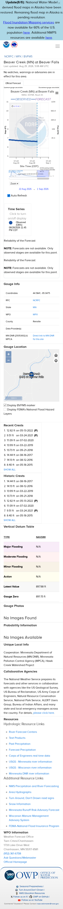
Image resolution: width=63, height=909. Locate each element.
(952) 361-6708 (12, 853)
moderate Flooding (15, 556)
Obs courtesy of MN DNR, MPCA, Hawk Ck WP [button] (16, 171)
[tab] (13, 83)
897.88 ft (41, 586)
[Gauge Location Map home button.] (55, 355)
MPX (18, 56)
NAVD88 (41, 537)
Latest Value (11, 586)
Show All (10, 469)
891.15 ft (41, 596)
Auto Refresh (18, 195)
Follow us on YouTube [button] (31, 900)
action (8, 576)
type (7, 537)
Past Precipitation (19, 744)
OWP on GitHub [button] (40, 896)
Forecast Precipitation (22, 750)
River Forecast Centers (23, 732)
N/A (38, 546)
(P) (36, 430)
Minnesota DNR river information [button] (29, 773)
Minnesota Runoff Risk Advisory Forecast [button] (34, 810)
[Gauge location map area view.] (55, 360)
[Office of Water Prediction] (37, 875)
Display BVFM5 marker (20, 405)
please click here (43, 713)
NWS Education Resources (32, 893)
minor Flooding (13, 566)
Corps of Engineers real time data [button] (29, 756)
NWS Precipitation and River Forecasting (34, 786)
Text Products (17, 738)
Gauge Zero (11, 596)
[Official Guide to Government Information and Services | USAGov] (9, 875)
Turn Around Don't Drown (30, 890)
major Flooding (13, 546)
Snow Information (20, 804)
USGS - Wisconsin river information (30, 767)
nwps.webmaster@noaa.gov (48, 904)
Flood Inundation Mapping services (28, 22)
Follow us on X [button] (20, 896)
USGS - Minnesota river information (30, 761)
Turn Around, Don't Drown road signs (31, 798)
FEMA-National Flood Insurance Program (34, 826)
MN (34, 307)
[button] (59, 3)
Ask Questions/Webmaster (20, 857)
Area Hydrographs (20, 792)
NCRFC (8, 56)
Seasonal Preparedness (31, 886)
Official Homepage (15, 862)
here (26, 33)
